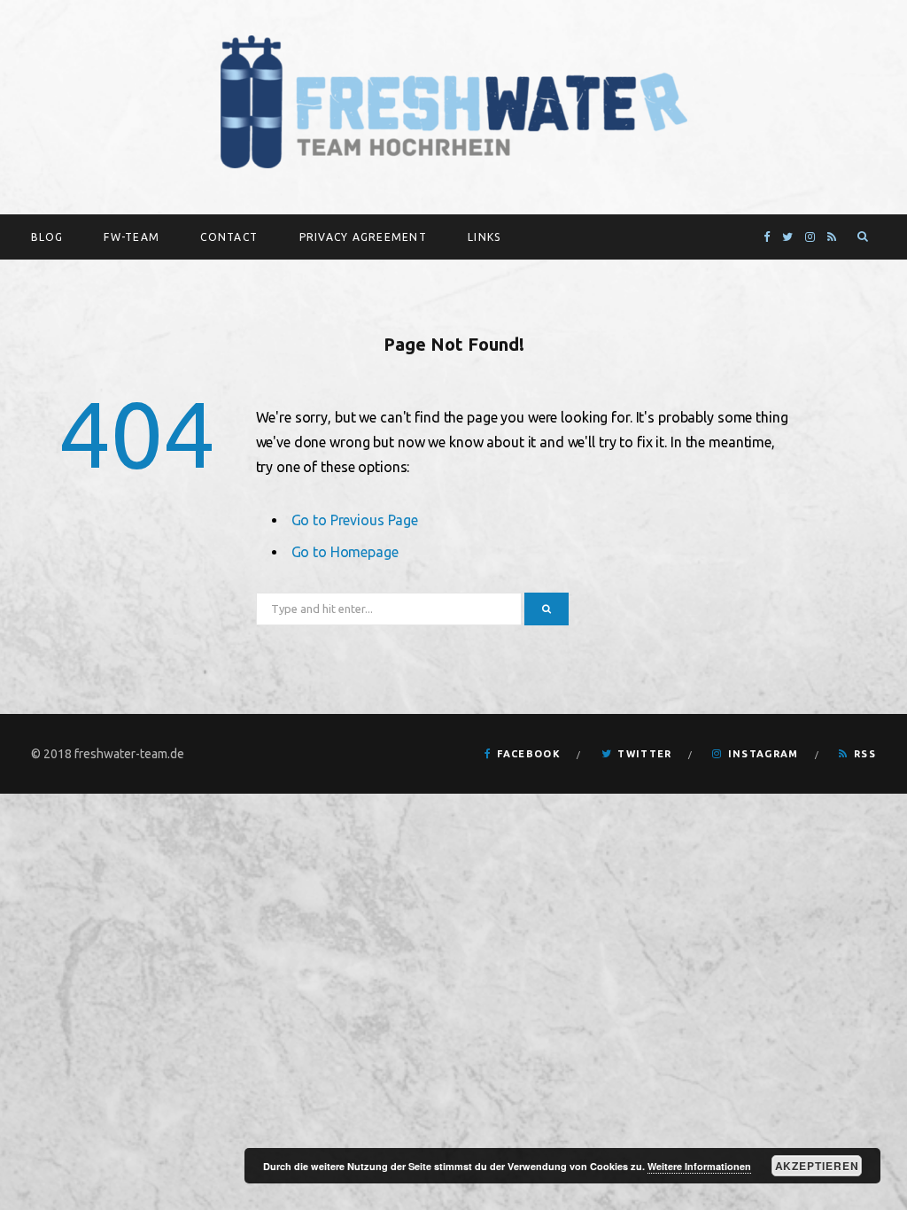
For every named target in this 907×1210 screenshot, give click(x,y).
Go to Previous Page (355, 520)
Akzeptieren (817, 1166)
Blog (47, 237)
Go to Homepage (345, 552)
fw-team (131, 237)
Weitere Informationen (699, 1166)
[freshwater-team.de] (454, 102)
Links (484, 237)
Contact (229, 237)
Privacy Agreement (363, 237)
